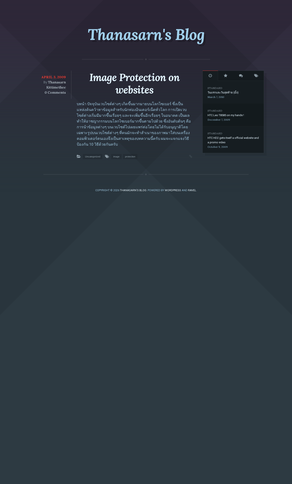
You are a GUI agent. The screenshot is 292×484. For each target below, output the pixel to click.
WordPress (173, 190)
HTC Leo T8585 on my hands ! (226, 115)
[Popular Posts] (225, 76)
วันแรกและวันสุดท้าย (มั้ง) (223, 92)
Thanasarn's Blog (146, 34)
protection (130, 156)
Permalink (186, 156)
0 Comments (55, 92)
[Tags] (256, 76)
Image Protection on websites (134, 83)
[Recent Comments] (241, 76)
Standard (215, 88)
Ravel (192, 190)
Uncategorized (92, 156)
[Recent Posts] (210, 76)
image (116, 156)
